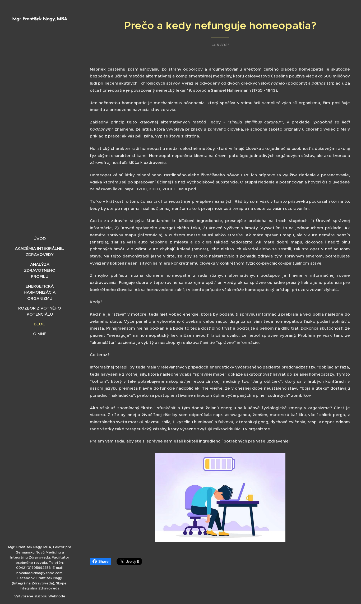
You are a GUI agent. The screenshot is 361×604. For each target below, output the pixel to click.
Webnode (56, 596)
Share (103, 561)
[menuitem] (40, 239)
